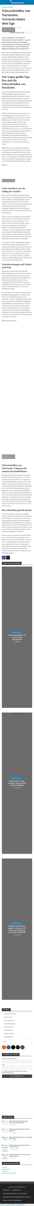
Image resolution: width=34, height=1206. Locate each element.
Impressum (6, 1190)
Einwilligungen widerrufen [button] (12, 1200)
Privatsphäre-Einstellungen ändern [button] (15, 1193)
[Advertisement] (17, 1097)
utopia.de (5, 1171)
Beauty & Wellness (9, 1033)
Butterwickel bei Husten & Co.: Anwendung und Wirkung (20, 1138)
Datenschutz (16, 1190)
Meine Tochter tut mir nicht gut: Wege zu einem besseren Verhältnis (17, 783)
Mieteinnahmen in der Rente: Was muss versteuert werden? (19, 1146)
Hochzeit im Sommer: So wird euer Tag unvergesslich (17, 637)
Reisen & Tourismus (9, 1020)
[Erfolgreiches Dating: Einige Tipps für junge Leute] (5, 1130)
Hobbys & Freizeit (9, 1027)
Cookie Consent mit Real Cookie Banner (12, 1205)
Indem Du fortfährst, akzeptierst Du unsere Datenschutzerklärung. (14, 1072)
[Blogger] (4, 1047)
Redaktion (19, 27)
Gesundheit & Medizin (10, 1014)
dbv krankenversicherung (9, 1173)
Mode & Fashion (8, 1036)
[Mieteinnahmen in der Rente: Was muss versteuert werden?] (5, 1148)
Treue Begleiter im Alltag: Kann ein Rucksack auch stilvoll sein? (18, 1121)
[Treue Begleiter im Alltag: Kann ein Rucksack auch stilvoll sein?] (5, 1122)
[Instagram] (13, 1047)
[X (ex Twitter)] (18, 1047)
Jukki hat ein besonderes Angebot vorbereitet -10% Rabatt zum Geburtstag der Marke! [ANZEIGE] (17, 929)
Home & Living (8, 1017)
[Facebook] (9, 1047)
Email (3, 1065)
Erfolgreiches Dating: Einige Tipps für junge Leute (19, 1129)
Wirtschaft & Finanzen (10, 1023)
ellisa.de (5, 1167)
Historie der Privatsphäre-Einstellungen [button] (16, 1197)
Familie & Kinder (7, 7)
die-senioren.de (6, 1169)
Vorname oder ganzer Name (9, 1058)
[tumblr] (22, 1047)
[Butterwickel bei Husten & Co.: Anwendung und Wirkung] (5, 1138)
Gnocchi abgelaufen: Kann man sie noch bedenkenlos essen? (19, 1155)
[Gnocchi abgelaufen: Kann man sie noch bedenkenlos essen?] (5, 1156)
